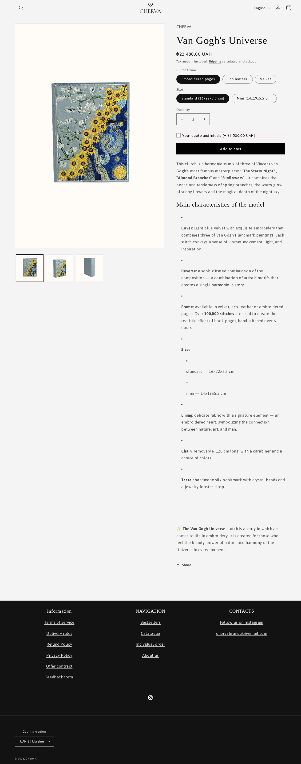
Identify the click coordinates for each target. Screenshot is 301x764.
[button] (10, 7)
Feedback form (59, 677)
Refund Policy (59, 644)
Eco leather (238, 79)
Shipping (215, 61)
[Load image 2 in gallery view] (59, 268)
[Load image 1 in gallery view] (30, 268)
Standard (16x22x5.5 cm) (203, 98)
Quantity (183, 110)
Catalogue (150, 633)
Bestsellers (150, 622)
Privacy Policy (59, 655)
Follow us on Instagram (241, 622)
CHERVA (31, 758)
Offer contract (59, 666)
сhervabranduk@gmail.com (241, 633)
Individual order (150, 644)
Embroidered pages (198, 79)
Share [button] (186, 565)
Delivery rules (59, 633)
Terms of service (59, 622)
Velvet (265, 79)
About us (150, 655)
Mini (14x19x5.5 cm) (254, 98)
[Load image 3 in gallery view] (89, 268)
